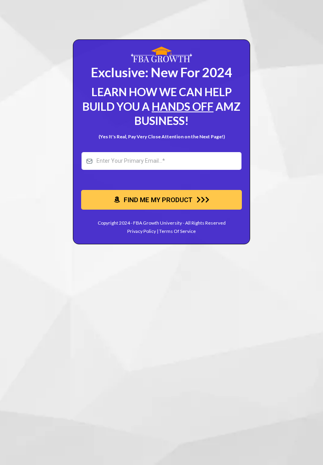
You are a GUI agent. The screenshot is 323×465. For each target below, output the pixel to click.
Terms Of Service (177, 231)
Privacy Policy (141, 231)
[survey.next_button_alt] (161, 200)
